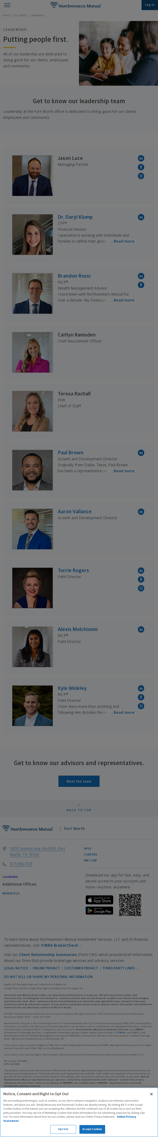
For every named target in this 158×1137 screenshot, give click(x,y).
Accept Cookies (92, 1129)
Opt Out (63, 1129)
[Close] (151, 1094)
